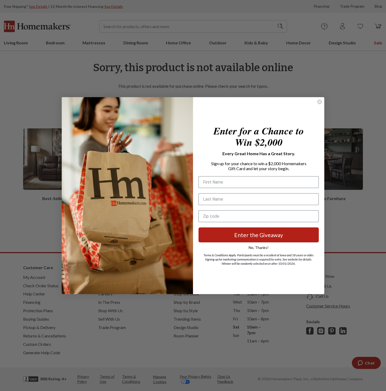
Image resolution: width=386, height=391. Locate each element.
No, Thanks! (259, 247)
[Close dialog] (319, 102)
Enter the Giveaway (258, 235)
